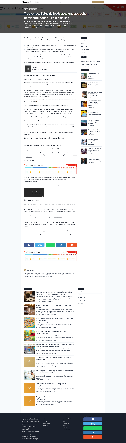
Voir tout (64, 25)
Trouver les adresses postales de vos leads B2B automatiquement (52, 332)
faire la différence (90, 59)
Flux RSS (65, 427)
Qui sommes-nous (67, 421)
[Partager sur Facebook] (29, 245)
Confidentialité (66, 419)
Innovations (88, 2)
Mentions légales (67, 418)
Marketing (58, 2)
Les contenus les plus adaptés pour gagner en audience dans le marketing (30, 439)
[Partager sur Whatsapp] (50, 245)
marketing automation (55, 113)
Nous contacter (66, 429)
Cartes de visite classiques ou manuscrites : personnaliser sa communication (29, 428)
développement (89, 66)
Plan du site (65, 425)
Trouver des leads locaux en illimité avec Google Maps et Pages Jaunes (54, 319)
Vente (64, 2)
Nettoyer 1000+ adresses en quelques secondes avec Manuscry (54, 306)
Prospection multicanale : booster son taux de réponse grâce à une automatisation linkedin (55, 346)
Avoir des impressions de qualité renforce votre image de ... (94, 131)
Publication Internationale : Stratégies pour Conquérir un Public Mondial (95, 103)
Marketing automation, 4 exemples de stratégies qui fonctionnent (54, 359)
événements (87, 64)
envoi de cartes (58, 217)
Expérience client (80, 2)
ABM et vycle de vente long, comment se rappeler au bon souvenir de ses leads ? (54, 372)
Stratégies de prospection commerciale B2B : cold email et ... (95, 150)
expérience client (89, 61)
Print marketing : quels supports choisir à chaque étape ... (94, 75)
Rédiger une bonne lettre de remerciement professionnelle (50, 398)
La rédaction (66, 423)
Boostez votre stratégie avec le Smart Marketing (94, 160)
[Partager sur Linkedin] (61, 245)
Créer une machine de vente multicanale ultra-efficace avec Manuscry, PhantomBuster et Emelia (54, 293)
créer (61, 224)
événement (83, 66)
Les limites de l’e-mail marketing (40, 69)
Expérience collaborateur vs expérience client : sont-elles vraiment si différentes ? (31, 423)
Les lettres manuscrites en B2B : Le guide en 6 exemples (51, 385)
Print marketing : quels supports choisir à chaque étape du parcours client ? (31, 419)
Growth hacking (70, 2)
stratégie (82, 64)
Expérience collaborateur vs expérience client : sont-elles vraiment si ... (94, 84)
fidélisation (95, 64)
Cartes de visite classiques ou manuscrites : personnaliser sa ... (95, 94)
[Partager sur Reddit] (72, 245)
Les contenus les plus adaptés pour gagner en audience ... (94, 122)
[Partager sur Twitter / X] (39, 245)
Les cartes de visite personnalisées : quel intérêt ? (93, 141)
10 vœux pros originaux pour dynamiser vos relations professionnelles (94, 112)
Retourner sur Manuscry (97, 2)
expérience (95, 66)
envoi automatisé (96, 61)
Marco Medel (36, 27)
